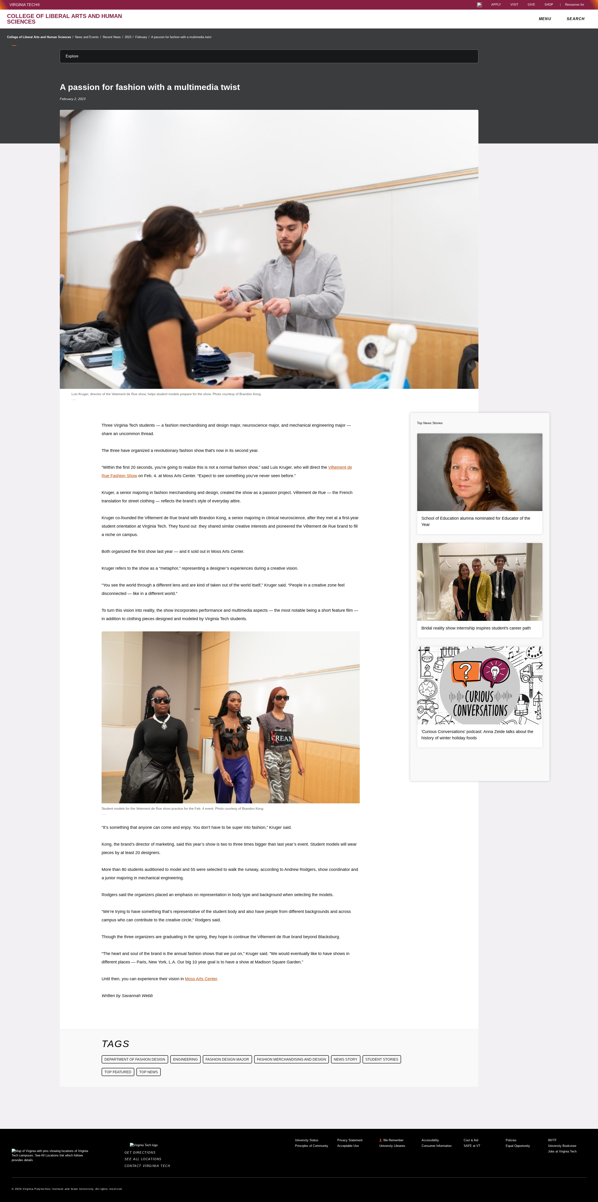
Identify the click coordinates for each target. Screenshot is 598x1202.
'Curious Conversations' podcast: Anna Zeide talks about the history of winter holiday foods (477, 734)
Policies (511, 1140)
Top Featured (117, 1072)
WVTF (552, 1140)
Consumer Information (437, 1146)
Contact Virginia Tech (149, 1166)
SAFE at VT (472, 1146)
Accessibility (430, 1140)
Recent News (113, 37)
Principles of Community (311, 1146)
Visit (514, 4)
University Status (306, 1140)
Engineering (185, 1059)
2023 (129, 37)
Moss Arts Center (201, 979)
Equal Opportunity (518, 1146)
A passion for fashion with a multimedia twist (181, 37)
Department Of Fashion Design (134, 1059)
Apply (496, 4)
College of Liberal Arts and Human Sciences (40, 37)
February (142, 37)
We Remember (393, 1140)
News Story (345, 1059)
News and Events (88, 37)
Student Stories (381, 1059)
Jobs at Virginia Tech (562, 1151)
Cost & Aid (471, 1140)
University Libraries (392, 1146)
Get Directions (141, 1152)
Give (531, 4)
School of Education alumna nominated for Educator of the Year (475, 521)
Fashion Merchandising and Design (291, 1059)
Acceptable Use (348, 1146)
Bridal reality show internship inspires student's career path (476, 628)
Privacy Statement (350, 1140)
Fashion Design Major (227, 1059)
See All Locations (144, 1159)
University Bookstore (562, 1146)
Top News (148, 1072)
